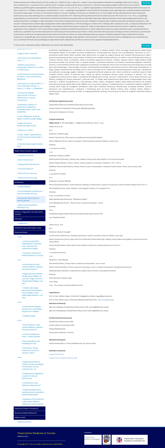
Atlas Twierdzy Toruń (25, 160)
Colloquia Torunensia (25, 155)
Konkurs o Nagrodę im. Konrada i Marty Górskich (29, 213)
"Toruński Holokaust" (25, 169)
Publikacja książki (29, 316)
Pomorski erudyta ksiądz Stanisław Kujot (30, 145)
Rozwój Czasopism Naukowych (26, 413)
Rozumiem (146, 3)
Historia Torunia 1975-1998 (27, 178)
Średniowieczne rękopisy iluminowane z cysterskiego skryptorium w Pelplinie (32, 309)
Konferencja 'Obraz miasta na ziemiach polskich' (28, 199)
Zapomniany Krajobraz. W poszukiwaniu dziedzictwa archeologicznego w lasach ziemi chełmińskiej (28, 108)
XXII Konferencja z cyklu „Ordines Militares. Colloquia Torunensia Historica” (32, 327)
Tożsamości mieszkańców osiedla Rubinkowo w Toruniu (32, 254)
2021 (19, 260)
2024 (19, 357)
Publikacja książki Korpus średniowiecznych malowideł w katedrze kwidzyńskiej (33, 392)
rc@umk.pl (101, 300)
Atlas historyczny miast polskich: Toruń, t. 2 (29, 59)
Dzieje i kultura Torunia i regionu (26, 151)
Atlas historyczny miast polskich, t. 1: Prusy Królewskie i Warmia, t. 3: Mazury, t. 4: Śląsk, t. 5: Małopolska (30, 86)
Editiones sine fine (24, 422)
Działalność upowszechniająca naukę (28, 228)
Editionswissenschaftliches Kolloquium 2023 (27, 206)
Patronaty (18, 219)
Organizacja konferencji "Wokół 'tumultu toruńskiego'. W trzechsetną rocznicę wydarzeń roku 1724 (33, 365)
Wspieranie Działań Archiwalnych (26, 408)
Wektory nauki (20, 417)
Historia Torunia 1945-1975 (27, 173)
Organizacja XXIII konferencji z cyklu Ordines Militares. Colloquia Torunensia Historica (33, 401)
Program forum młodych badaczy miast (63, 358)
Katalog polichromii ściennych (28, 164)
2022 (19, 302)
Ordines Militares (24, 187)
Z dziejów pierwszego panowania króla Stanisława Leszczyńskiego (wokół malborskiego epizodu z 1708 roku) (32, 293)
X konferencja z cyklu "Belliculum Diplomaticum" (31, 384)
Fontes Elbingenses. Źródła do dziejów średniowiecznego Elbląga (29, 118)
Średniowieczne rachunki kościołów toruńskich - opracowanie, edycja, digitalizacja (30, 77)
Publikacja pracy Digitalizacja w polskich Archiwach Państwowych (32, 376)
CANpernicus (22, 223)
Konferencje (19, 182)
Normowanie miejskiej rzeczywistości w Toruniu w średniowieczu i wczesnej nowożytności (27, 96)
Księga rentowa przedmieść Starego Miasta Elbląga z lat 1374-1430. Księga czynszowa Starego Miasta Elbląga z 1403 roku (32, 278)
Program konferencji (56, 354)
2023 (19, 320)
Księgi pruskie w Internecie (27, 54)
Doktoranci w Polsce (25, 130)
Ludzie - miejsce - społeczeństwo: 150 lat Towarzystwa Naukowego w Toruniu (29, 137)
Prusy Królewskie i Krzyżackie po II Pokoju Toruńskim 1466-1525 (30, 193)
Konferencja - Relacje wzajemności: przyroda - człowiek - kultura (30, 350)
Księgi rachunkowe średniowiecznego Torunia (26, 125)
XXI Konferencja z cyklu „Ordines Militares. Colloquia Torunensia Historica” (32, 267)
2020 (20, 237)
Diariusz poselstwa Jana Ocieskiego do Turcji (31, 342)
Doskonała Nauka (21, 232)
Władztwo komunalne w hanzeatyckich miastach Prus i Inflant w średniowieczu (30, 67)
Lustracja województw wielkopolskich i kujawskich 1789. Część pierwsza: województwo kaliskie (32, 245)
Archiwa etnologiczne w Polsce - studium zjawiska (31, 336)
